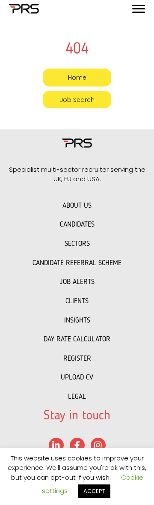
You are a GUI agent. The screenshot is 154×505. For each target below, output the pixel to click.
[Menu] (138, 9)
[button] (77, 77)
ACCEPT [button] (94, 491)
